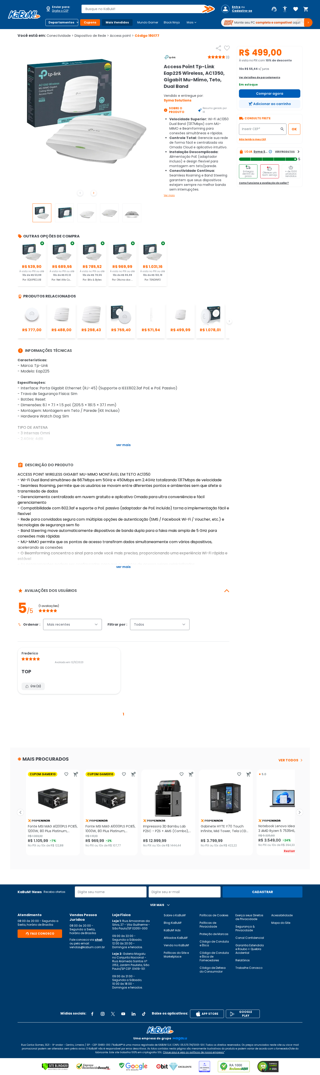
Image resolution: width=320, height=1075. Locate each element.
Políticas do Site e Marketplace (176, 954)
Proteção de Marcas (214, 934)
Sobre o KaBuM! (175, 915)
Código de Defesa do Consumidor (213, 970)
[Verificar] (55, 1066)
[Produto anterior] (20, 812)
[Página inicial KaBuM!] (24, 14)
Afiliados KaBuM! (176, 938)
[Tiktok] (144, 1014)
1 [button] (123, 714)
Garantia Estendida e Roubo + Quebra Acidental (249, 949)
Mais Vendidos (117, 22)
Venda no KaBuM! (176, 945)
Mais (192, 22)
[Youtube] (123, 1014)
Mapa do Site (280, 923)
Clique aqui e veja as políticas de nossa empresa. (193, 1052)
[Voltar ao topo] (160, 1030)
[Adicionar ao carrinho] (75, 774)
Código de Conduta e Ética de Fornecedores (214, 956)
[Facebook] (92, 1014)
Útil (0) (35, 686)
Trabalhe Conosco (248, 968)
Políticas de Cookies (214, 915)
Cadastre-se (242, 11)
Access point (122, 35)
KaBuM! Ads (172, 930)
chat (98, 940)
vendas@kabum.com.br (87, 947)
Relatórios (242, 960)
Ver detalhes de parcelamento (259, 77)
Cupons (90, 22)
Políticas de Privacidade (208, 924)
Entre (236, 7)
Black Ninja (172, 22)
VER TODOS (288, 760)
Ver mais (169, 195)
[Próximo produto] (299, 812)
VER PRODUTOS (285, 151)
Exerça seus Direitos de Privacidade (249, 917)
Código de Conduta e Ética (214, 943)
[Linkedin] (133, 1014)
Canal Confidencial (249, 938)
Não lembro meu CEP (252, 139)
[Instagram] (102, 1014)
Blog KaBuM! (173, 923)
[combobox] (145, 9)
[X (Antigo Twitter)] (113, 1014)
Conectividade (60, 35)
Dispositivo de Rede (91, 35)
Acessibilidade (282, 915)
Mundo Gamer (147, 22)
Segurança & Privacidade (245, 928)
